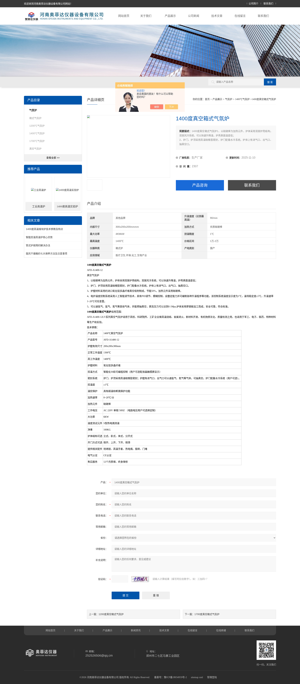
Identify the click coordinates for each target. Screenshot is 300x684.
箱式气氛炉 (35, 118)
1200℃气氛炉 (37, 125)
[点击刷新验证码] (140, 579)
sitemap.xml (197, 677)
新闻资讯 (136, 630)
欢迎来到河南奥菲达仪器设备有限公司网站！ (48, 3)
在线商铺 (221, 630)
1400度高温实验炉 (67, 206)
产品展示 (170, 15)
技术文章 (216, 15)
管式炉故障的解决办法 (38, 245)
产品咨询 (199, 185)
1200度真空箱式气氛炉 (111, 614)
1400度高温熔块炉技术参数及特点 (44, 229)
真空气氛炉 (35, 148)
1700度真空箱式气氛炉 (206, 614)
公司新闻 (193, 15)
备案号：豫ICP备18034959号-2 (170, 677)
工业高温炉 (38, 206)
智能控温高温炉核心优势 (39, 237)
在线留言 (240, 15)
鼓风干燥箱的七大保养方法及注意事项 (46, 253)
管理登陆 (212, 677)
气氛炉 (228, 99)
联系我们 (268, 3)
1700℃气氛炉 (37, 141)
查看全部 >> (53, 157)
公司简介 (253, 3)
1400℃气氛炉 (242, 99)
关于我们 (145, 15)
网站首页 (123, 15)
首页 (207, 99)
